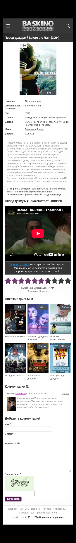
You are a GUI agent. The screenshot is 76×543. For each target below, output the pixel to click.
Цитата (65, 393)
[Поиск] (67, 26)
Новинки (35, 508)
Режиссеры (59, 508)
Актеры (47, 508)
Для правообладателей (44, 512)
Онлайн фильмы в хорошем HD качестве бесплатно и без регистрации (38, 26)
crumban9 (20, 393)
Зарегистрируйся (19, 264)
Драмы (40, 129)
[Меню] (8, 26)
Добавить (13, 498)
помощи (56, 194)
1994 (27, 113)
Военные (30, 129)
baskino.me (18, 517)
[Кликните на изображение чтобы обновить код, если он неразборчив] (19, 478)
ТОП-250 (24, 508)
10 (68, 281)
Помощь (24, 512)
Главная (12, 508)
